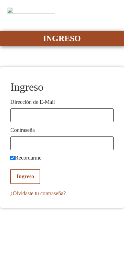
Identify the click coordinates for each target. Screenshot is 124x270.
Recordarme (28, 158)
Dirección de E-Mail (32, 102)
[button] (112, 15)
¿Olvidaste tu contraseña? (38, 193)
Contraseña (22, 130)
